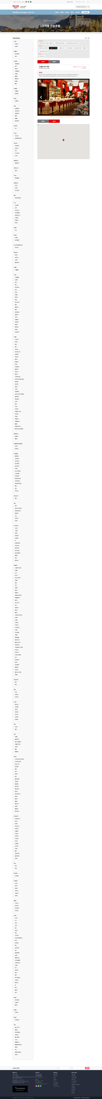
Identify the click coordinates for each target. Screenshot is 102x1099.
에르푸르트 (17, 120)
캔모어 (16, 796)
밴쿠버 (16, 774)
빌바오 (16, 374)
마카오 (16, 726)
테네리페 (16, 418)
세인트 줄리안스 (18, 197)
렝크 (16, 284)
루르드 (16, 930)
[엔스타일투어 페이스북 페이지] (30, 1)
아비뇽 (16, 965)
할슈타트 (16, 560)
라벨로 (16, 580)
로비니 (16, 821)
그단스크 (16, 903)
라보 (16, 282)
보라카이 (16, 1012)
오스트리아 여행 (73, 1081)
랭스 (16, 928)
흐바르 (16, 858)
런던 (16, 505)
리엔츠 (16, 533)
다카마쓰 (16, 694)
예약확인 (23, 1)
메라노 (16, 590)
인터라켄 (16, 322)
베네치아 (16, 607)
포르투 (16, 895)
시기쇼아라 (17, 153)
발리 (16, 682)
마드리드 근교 (17, 351)
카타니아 (16, 649)
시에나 (16, 630)
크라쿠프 (16, 910)
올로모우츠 (17, 739)
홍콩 (16, 729)
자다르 (16, 841)
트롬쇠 (16, 81)
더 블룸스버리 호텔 (53, 48)
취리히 (16, 329)
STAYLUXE (85, 12)
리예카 (16, 823)
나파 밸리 (17, 205)
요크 (16, 515)
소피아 (16, 260)
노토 (16, 572)
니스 (16, 920)
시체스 (16, 389)
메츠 (16, 945)
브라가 (16, 885)
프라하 (16, 746)
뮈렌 (16, 299)
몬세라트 (16, 361)
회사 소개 (54, 1081)
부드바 (16, 185)
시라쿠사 (16, 625)
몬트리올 (16, 766)
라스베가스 (17, 210)
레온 (16, 344)
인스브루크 (17, 545)
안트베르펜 (17, 240)
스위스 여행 (73, 1082)
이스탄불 (16, 875)
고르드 (16, 918)
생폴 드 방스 (17, 957)
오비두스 (16, 890)
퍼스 (16, 1049)
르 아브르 (17, 935)
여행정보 (72, 12)
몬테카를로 (17, 178)
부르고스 (16, 371)
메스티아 (16, 704)
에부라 (16, 888)
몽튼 (16, 769)
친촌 (16, 404)
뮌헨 (16, 116)
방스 (16, 950)
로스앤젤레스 (17, 212)
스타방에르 (17, 71)
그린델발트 (17, 277)
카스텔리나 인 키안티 (19, 647)
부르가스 (16, 257)
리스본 (16, 883)
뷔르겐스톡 (17, 312)
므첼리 (16, 736)
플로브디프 (17, 262)
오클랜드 (16, 91)
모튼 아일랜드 (17, 1032)
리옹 (16, 940)
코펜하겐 (16, 101)
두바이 (16, 446)
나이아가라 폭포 (18, 761)
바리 (16, 605)
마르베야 (16, 354)
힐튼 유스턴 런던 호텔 (43, 48)
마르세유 (16, 942)
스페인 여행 (73, 1074)
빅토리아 (16, 781)
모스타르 (16, 247)
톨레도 (16, 423)
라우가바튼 (17, 463)
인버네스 (16, 518)
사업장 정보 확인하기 (77, 1097)
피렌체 (16, 674)
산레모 (16, 617)
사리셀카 (16, 1002)
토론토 (16, 806)
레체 (16, 582)
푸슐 (16, 558)
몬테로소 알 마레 (18, 595)
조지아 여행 (73, 1087)
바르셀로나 (17, 366)
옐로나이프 (17, 789)
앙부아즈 (16, 970)
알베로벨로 (17, 637)
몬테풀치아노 (17, 597)
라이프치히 (17, 111)
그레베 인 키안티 (18, 567)
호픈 (16, 488)
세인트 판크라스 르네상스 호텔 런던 (46, 43)
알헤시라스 (17, 396)
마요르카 (16, 356)
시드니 (16, 1039)
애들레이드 (17, 1042)
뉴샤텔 (16, 279)
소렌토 (16, 620)
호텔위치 (54, 61)
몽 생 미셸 (17, 947)
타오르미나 (17, 659)
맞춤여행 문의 (55, 1074)
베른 (16, 304)
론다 (16, 346)
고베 (16, 692)
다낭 (16, 230)
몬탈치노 (16, 592)
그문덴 (16, 530)
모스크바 (16, 135)
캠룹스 (16, 801)
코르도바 (16, 413)
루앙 (16, 933)
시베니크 (16, 833)
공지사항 (68, 1)
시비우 (16, 155)
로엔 (16, 66)
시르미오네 (17, 627)
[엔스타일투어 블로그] (28, 1)
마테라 (16, 587)
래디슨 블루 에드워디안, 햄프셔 (72, 43)
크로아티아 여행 (73, 1077)
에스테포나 (17, 399)
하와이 (16, 222)
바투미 (16, 709)
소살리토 (16, 217)
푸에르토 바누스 (18, 426)
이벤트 (72, 1)
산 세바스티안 (17, 376)
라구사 (16, 575)
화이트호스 (17, 811)
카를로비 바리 (17, 744)
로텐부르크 (17, 113)
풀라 (16, 851)
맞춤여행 (61, 12)
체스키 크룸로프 (18, 741)
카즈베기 (16, 717)
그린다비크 (17, 458)
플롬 (16, 83)
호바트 (16, 1054)
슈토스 (16, 317)
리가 (16, 128)
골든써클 (16, 456)
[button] (63, 140)
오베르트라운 (17, 543)
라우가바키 (17, 461)
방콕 (16, 865)
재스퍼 (16, 791)
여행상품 (56, 12)
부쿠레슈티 (17, 145)
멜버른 (16, 1029)
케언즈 (16, 1047)
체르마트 (16, 327)
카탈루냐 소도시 (18, 411)
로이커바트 (17, 287)
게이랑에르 (17, 63)
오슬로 (16, 73)
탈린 (16, 498)
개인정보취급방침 (56, 1086)
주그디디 (16, 714)
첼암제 (16, 555)
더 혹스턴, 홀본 (69, 48)
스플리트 (16, 831)
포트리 (16, 520)
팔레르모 (16, 667)
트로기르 (16, 846)
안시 (16, 967)
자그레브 (16, 838)
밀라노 (16, 600)
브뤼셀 (16, 237)
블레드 (16, 438)
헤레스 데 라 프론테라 (19, 428)
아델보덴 (16, 319)
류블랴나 (16, 436)
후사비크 (16, 491)
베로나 (16, 610)
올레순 (16, 76)
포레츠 (16, 848)
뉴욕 (16, 207)
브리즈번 (16, 1034)
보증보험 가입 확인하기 (85, 1097)
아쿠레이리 (17, 476)
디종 (16, 925)
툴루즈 (16, 990)
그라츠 (16, 528)
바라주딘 (16, 828)
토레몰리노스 (17, 421)
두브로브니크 (17, 818)
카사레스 (16, 409)
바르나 (16, 255)
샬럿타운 (16, 784)
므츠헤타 (16, 707)
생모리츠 (16, 314)
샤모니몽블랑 (17, 960)
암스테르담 (17, 53)
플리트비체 (17, 856)
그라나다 (16, 339)
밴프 (16, 776)
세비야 (16, 386)
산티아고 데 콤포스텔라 (19, 379)
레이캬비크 (17, 466)
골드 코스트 (17, 1027)
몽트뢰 (16, 297)
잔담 (16, 56)
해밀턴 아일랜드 (18, 1052)
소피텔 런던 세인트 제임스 (60, 43)
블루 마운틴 (17, 779)
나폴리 (16, 570)
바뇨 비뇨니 (17, 602)
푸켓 (16, 868)
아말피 (16, 635)
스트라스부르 (17, 962)
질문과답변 (78, 12)
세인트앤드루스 (18, 510)
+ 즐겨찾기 (14, 1)
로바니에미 (17, 1000)
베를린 (16, 118)
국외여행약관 (55, 1084)
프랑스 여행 (73, 1079)
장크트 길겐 (17, 550)
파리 (16, 992)
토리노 (16, 662)
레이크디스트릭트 (18, 508)
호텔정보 (43, 61)
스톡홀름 (16, 269)
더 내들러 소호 (61, 48)
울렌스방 (16, 78)
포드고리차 (17, 190)
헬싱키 (16, 1005)
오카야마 (16, 697)
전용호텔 (67, 12)
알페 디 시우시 (17, 642)
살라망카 (16, 381)
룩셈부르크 (17, 163)
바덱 (16, 771)
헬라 (16, 485)
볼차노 (16, 612)
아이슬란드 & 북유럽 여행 (75, 1084)
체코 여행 (72, 1086)
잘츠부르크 (17, 548)
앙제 (16, 972)
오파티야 (16, 836)
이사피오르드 (17, 481)
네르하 (16, 341)
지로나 (16, 401)
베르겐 (16, 68)
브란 (16, 150)
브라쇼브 (16, 148)
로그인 (17, 1)
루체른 (16, 294)
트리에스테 (17, 664)
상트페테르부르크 (18, 138)
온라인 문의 (55, 1075)
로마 (16, 585)
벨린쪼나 (16, 307)
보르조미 (16, 712)
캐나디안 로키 (17, 793)
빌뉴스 (16, 170)
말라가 (16, 359)
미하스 (16, 364)
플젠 (16, 749)
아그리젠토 (17, 632)
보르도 (16, 955)
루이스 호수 (17, 764)
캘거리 (16, 798)
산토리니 (16, 44)
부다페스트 (17, 1019)
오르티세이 (17, 644)
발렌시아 (16, 369)
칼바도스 (16, 982)
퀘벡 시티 (17, 803)
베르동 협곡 (17, 952)
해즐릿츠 (84, 48)
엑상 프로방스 (17, 977)
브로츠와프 (17, 908)
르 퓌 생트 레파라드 (18, 938)
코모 (16, 657)
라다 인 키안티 (17, 577)
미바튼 (16, 468)
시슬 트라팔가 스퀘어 (43, 51)
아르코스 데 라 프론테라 (19, 394)
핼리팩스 (16, 808)
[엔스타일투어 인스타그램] (26, 1)
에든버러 (16, 513)
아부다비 (16, 448)
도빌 (16, 923)
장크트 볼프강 (17, 553)
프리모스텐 (17, 853)
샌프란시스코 (17, 215)
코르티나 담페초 (18, 654)
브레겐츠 (16, 538)
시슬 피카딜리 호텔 (77, 48)
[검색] (88, 2)
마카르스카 (17, 826)
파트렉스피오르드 (18, 483)
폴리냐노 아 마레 (18, 672)
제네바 (16, 324)
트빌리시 (16, 719)
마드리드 (16, 349)
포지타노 (16, 669)
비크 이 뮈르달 (17, 471)
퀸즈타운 (16, 93)
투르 (16, 987)
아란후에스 (17, 391)
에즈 (16, 975)
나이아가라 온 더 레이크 (19, 759)
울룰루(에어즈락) (18, 1044)
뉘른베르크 (17, 108)
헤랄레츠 (16, 751)
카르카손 (16, 980)
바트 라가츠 (17, 302)
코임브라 (16, 893)
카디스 (16, 406)
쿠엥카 (16, 416)
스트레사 (16, 622)
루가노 (16, 292)
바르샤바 (16, 905)
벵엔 (16, 309)
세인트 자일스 (42, 56)
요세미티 (16, 220)
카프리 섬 (17, 652)
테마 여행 (72, 1093)
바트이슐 (16, 535)
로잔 (16, 289)
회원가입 (20, 1)
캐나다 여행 (73, 1089)
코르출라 (16, 843)
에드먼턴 (16, 786)
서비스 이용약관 (55, 1082)
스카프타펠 (17, 473)
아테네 (16, 46)
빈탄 (16, 684)
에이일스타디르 (18, 478)
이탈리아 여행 (73, 1075)
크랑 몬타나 (17, 332)
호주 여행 (72, 1091)
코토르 (16, 188)
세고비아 (16, 384)
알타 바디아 (17, 639)
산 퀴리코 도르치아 (18, 615)
